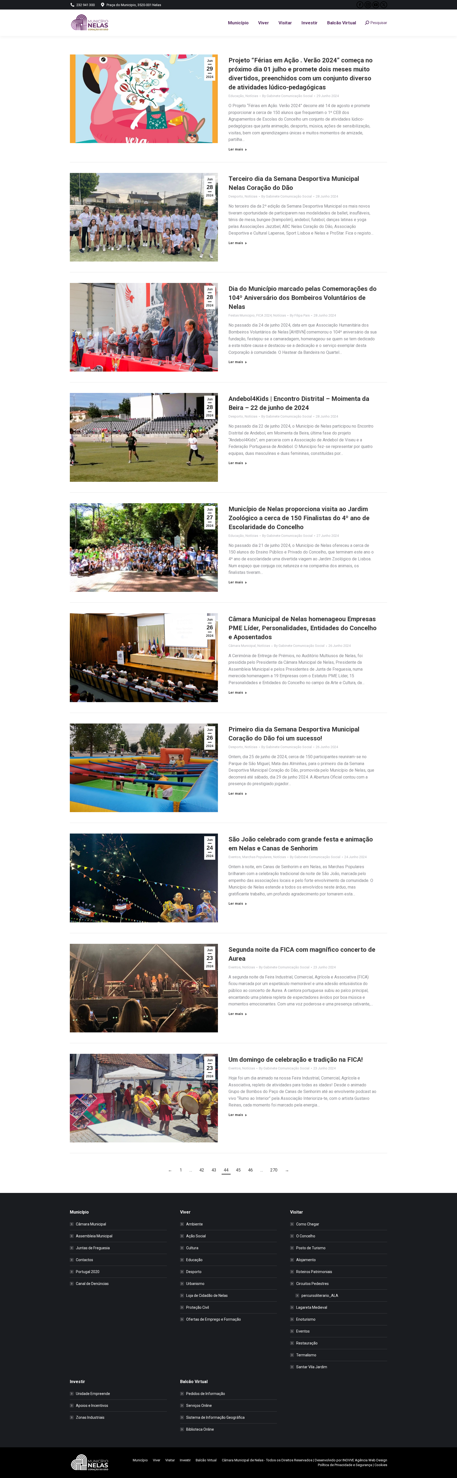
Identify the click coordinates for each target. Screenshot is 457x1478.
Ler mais (236, 149)
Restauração (307, 1343)
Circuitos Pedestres (312, 1284)
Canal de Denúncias (92, 1284)
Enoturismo (306, 1319)
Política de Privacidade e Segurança (345, 1465)
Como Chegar (307, 1224)
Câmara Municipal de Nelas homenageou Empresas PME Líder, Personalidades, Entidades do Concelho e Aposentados (303, 628)
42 (201, 1170)
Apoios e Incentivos (92, 1405)
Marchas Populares (257, 857)
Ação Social (196, 1236)
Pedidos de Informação (205, 1394)
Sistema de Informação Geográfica (215, 1417)
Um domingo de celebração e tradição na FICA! (296, 1059)
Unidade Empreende (93, 1394)
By (287, 96)
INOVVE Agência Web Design (364, 1460)
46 (250, 1170)
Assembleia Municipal (94, 1236)
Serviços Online (199, 1405)
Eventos (235, 857)
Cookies (380, 1465)
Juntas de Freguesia (93, 1248)
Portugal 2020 (87, 1272)
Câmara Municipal (242, 646)
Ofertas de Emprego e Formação (213, 1319)
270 (273, 1170)
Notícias (251, 96)
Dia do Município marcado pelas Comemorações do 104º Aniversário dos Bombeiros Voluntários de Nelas (303, 297)
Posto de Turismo (311, 1248)
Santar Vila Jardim (311, 1367)
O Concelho (305, 1236)
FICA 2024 (264, 315)
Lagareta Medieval (311, 1307)
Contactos (84, 1260)
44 (226, 1170)
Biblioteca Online (200, 1429)
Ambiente (194, 1224)
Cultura (192, 1248)
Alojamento (306, 1260)
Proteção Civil (197, 1307)
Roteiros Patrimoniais (314, 1272)
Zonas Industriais (90, 1417)
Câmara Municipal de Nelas (242, 1460)
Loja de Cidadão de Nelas (207, 1295)
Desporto (236, 196)
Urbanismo (195, 1284)
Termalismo (306, 1355)
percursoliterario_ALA (319, 1295)
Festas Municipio (242, 315)
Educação (236, 96)
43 (214, 1170)
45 (238, 1170)
